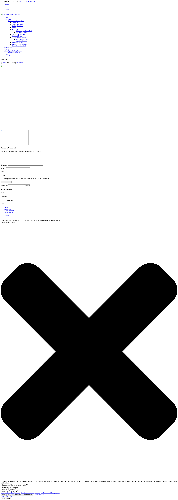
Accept (3, 494)
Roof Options (8, 19)
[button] (89, 351)
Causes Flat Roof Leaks (19, 37)
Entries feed (7, 209)
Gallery (6, 49)
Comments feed (9, 211)
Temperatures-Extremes (22, 39)
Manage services (15, 493)
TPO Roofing (16, 22)
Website (3, 175)
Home (6, 17)
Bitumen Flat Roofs (17, 24)
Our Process (8, 47)
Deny (8, 494)
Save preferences (27, 494)
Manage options (5, 493)
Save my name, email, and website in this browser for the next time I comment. (26, 178)
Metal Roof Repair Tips (22, 32)
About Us (7, 54)
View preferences (16, 494)
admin (4, 63)
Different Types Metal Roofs (24, 31)
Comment (4, 165)
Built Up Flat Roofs (17, 26)
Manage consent (5, 498)
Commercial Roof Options (16, 21)
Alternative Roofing (18, 42)
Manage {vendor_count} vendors (30, 493)
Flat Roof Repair (17, 36)
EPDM (14, 27)
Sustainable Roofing (14, 52)
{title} (2, 496)
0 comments (19, 63)
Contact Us (7, 56)
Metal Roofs (15, 29)
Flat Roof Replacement (18, 34)
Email (3, 172)
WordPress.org (8, 212)
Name (3, 168)
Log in (6, 207)
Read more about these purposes (50, 493)
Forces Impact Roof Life (19, 46)
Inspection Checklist (21, 41)
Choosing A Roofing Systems (13, 51)
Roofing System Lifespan (19, 44)
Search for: (4, 185)
